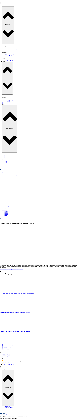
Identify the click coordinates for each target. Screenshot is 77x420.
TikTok (6, 215)
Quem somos (4, 172)
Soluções (3, 173)
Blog (3, 181)
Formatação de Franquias (9, 174)
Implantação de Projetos (9, 177)
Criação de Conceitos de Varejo (10, 180)
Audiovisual (7, 179)
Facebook (6, 213)
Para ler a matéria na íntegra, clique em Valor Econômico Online (11, 269)
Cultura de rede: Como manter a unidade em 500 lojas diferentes (15, 312)
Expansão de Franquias (9, 185)
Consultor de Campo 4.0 (9, 184)
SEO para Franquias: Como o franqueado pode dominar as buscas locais (17, 293)
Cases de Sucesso (5, 186)
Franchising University (9, 183)
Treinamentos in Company (9, 178)
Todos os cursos (5, 95)
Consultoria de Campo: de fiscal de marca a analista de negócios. (15, 331)
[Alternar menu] (0, 3)
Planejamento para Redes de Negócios (11, 175)
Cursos (3, 182)
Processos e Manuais (8, 176)
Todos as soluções (5, 45)
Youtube (6, 212)
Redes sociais (4, 187)
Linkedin (6, 214)
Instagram (6, 188)
